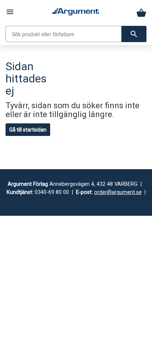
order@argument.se (118, 192)
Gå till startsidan (27, 130)
